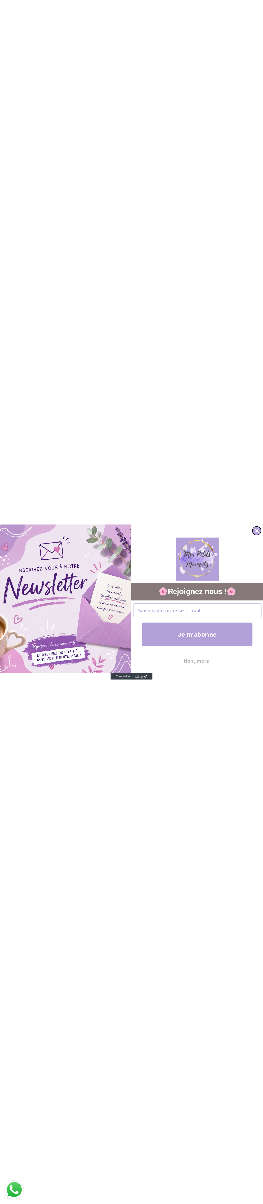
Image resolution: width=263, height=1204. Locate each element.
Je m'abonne (197, 634)
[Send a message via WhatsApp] (14, 1190)
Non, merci (197, 661)
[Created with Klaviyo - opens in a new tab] (132, 676)
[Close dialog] (256, 530)
